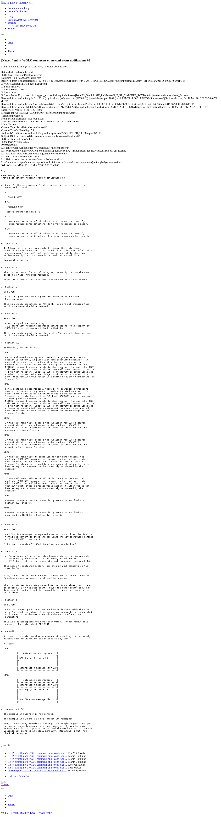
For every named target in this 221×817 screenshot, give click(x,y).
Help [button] (10, 17)
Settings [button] (12, 22)
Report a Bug (18, 813)
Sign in (11, 28)
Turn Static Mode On (25, 25)
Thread (11, 51)
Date (10, 42)
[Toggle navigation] (31, 3)
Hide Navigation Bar (18, 776)
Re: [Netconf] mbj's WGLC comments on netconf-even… (37, 753)
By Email (31, 813)
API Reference (30, 19)
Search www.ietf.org (18, 8)
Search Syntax (15, 19)
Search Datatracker (17, 11)
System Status (45, 813)
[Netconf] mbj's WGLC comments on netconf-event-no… (37, 770)
